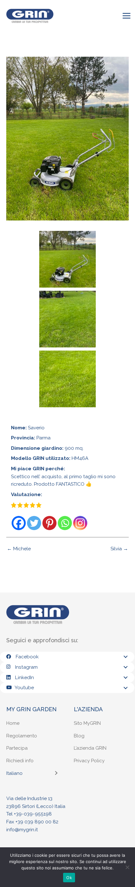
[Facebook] (19, 523)
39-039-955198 (34, 814)
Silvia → (119, 548)
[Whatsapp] (65, 523)
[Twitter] (34, 523)
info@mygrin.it (22, 830)
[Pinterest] (49, 523)
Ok (69, 877)
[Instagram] (80, 523)
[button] (125, 656)
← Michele (19, 548)
